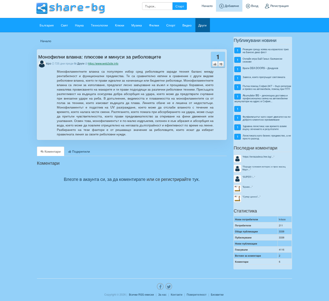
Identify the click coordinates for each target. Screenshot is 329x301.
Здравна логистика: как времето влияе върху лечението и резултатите (265, 127)
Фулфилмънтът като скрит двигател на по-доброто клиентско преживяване (267, 118)
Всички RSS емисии (141, 294)
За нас (162, 294)
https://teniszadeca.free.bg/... (258, 156)
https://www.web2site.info (103, 63)
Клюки (119, 25)
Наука (79, 25)
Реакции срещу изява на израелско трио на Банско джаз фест (266, 50)
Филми (154, 25)
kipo (48, 63)
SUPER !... (248, 176)
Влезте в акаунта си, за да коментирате (104, 179)
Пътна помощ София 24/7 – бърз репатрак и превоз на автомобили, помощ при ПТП (267, 87)
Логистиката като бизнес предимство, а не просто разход (267, 137)
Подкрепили (80, 151)
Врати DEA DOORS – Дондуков (260, 68)
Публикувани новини (255, 40)
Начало (207, 5)
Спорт (170, 25)
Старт (179, 6)
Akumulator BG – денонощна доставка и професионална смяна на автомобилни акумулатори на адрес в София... (261, 98)
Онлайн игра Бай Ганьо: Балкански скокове (262, 60)
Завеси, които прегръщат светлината (264, 77)
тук (195, 179)
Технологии (99, 25)
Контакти (176, 294)
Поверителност (197, 294)
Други (202, 25)
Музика (136, 25)
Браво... (247, 186)
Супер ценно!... (251, 196)
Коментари (52, 151)
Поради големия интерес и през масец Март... (264, 168)
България (47, 25)
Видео (187, 25)
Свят (64, 25)
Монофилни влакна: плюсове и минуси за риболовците (99, 56)
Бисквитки (217, 294)
